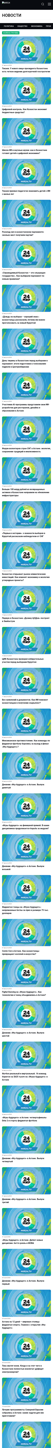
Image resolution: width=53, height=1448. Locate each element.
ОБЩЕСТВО (22, 26)
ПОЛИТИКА (9, 26)
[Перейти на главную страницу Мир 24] (6, 4)
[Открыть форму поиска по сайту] (42, 4)
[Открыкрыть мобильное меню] (49, 4)
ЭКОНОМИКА (36, 26)
